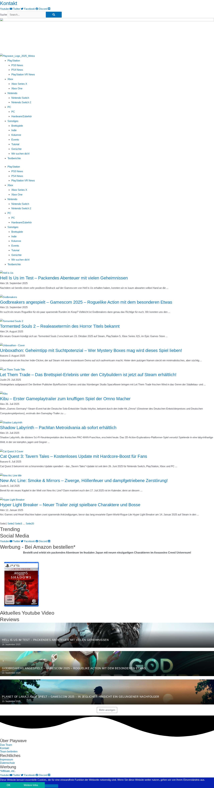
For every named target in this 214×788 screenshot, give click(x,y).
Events (15, 139)
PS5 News (17, 65)
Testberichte (14, 158)
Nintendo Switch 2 (21, 102)
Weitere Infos (31, 785)
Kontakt (8, 3)
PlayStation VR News (23, 74)
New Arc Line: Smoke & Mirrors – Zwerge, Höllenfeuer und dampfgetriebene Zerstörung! (84, 480)
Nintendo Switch (20, 97)
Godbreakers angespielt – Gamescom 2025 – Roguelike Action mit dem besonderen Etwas (86, 302)
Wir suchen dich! (20, 153)
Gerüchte (16, 148)
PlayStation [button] (14, 60)
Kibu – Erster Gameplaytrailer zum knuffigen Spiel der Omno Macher (65, 398)
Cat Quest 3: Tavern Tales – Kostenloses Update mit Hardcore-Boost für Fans (73, 456)
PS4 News (17, 69)
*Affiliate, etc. (7, 771)
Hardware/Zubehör (21, 116)
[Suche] (54, 15)
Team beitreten (9, 751)
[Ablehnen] (51, 786)
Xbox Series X (19, 83)
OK (8, 785)
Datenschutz (7, 762)
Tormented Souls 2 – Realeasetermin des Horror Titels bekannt (60, 326)
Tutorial (15, 144)
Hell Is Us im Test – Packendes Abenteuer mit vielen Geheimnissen (64, 277)
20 (30, 523)
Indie (14, 130)
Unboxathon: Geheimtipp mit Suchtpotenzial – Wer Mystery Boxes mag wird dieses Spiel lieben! (91, 350)
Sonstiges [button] (13, 121)
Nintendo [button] (12, 93)
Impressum (6, 759)
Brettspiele (17, 125)
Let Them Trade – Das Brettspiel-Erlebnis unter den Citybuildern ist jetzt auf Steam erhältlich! (88, 374)
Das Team (6, 744)
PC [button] (9, 107)
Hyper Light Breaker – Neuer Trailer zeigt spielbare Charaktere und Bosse (70, 504)
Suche (3, 14)
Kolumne (16, 134)
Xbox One (16, 88)
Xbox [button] (10, 79)
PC (13, 111)
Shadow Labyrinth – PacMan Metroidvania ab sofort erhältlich (58, 427)
